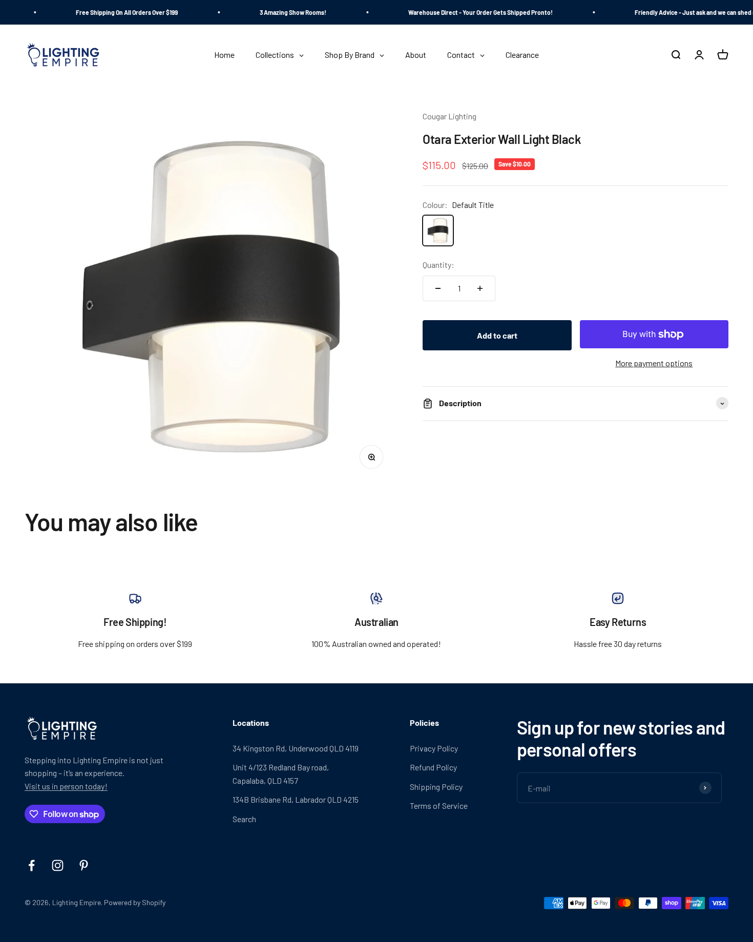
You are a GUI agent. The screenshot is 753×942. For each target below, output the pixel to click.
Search (244, 819)
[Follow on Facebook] (31, 865)
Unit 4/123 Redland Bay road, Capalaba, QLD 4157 (281, 773)
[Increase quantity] (480, 288)
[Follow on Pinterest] (84, 865)
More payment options (654, 363)
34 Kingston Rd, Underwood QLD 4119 (296, 748)
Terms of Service (439, 805)
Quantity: (438, 264)
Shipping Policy (436, 786)
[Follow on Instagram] (58, 865)
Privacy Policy (434, 748)
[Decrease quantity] (438, 288)
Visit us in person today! (66, 786)
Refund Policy (433, 767)
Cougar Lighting (449, 116)
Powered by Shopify (134, 902)
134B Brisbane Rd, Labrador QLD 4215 (296, 799)
